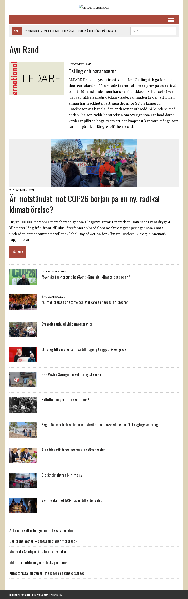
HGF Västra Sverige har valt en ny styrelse (71, 374)
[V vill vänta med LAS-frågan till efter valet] (23, 510)
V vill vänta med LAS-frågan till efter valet (71, 500)
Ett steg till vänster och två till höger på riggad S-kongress (83, 349)
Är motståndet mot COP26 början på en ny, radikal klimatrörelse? (84, 203)
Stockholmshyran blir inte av (61, 475)
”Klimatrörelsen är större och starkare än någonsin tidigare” (84, 302)
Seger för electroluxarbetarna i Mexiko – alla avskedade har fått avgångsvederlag (99, 424)
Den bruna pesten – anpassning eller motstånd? (43, 541)
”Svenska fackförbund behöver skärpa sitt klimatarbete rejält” (85, 277)
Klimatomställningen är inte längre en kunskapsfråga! (47, 573)
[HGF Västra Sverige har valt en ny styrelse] (23, 384)
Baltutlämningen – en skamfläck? (65, 399)
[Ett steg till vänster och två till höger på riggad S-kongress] (23, 359)
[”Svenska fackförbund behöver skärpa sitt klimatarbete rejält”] (23, 281)
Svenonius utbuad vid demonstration (67, 324)
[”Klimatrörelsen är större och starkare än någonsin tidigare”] (23, 306)
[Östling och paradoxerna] (36, 92)
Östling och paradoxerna (93, 71)
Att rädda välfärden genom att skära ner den (73, 450)
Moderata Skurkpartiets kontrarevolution (38, 551)
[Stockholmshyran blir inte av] (23, 485)
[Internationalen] (94, 8)
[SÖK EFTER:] (153, 30)
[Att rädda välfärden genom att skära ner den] (23, 459)
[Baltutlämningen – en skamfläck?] (23, 409)
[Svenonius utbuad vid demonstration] (23, 334)
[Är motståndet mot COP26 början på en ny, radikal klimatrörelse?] (94, 183)
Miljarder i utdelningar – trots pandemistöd (40, 562)
